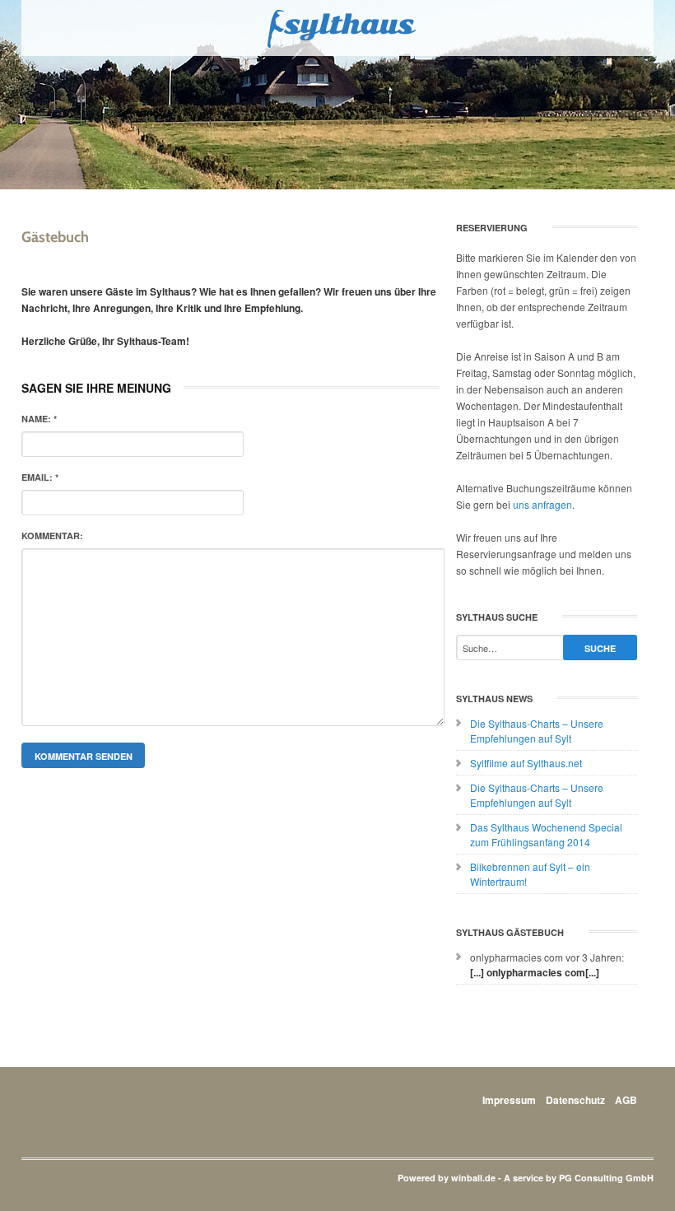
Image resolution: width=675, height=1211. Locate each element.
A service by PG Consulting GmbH (579, 1177)
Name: (39, 418)
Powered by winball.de (447, 1177)
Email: (39, 477)
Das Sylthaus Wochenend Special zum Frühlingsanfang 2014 (546, 834)
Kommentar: (52, 535)
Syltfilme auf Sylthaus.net (526, 763)
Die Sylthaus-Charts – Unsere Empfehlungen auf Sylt (536, 730)
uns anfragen (542, 504)
